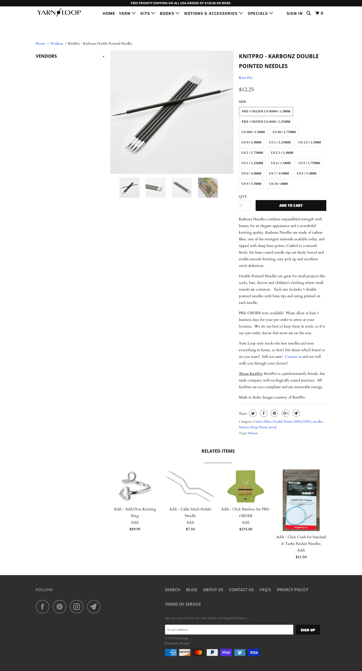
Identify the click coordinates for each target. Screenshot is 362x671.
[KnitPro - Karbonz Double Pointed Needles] (172, 112)
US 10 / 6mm (278, 184)
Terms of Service (183, 604)
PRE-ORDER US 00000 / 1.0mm (266, 111)
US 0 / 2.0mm (251, 142)
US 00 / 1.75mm (284, 132)
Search (172, 589)
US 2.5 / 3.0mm (282, 153)
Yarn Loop (181, 638)
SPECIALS (258, 13)
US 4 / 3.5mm (281, 163)
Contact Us (241, 589)
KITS (145, 13)
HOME (109, 13)
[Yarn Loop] (61, 12)
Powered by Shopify (177, 643)
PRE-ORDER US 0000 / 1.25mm (266, 122)
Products (56, 43)
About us (213, 589)
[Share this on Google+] (284, 413)
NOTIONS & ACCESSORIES (211, 13)
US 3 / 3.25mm (252, 163)
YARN (125, 13)
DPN (297, 421)
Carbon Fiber (262, 421)
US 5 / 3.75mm (309, 163)
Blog (191, 589)
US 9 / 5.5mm (251, 184)
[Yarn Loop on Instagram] (78, 606)
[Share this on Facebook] (263, 413)
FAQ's (265, 589)
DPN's (307, 421)
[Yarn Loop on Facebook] (44, 606)
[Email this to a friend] (295, 413)
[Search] (309, 13)
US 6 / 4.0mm (251, 173)
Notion (244, 427)
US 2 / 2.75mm (252, 153)
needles (318, 421)
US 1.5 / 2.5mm (309, 142)
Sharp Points (258, 427)
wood (272, 427)
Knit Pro (245, 77)
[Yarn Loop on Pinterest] (61, 606)
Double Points (282, 421)
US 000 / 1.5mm (253, 132)
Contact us (293, 356)
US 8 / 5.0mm (306, 173)
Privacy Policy (292, 589)
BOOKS (168, 13)
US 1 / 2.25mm (280, 142)
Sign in (295, 13)
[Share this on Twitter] (252, 413)
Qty (243, 196)
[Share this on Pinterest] (274, 413)
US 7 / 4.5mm (279, 173)
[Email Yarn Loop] (95, 606)
